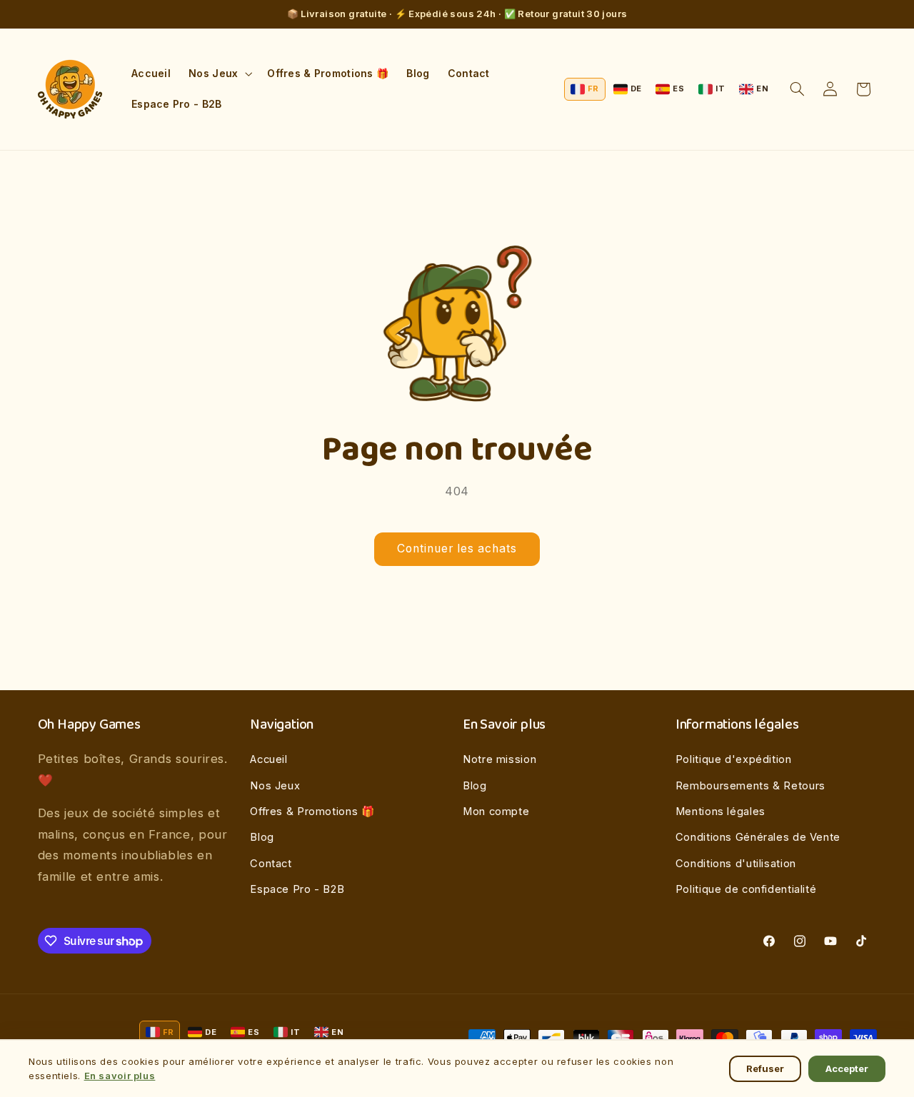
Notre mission (499, 759)
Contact (270, 863)
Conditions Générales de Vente (758, 837)
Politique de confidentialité (746, 889)
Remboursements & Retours (750, 785)
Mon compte (496, 811)
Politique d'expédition (734, 759)
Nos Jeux (275, 785)
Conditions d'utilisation (736, 863)
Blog (262, 837)
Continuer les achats (457, 548)
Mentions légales (720, 811)
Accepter (846, 1068)
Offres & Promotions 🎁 (312, 811)
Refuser (765, 1068)
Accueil (268, 759)
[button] (219, 74)
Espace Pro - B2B (297, 889)
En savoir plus (120, 1075)
